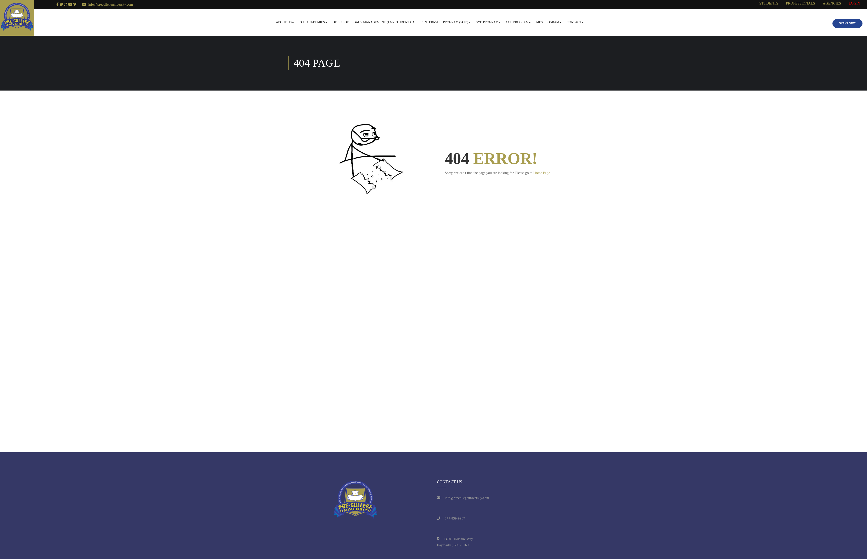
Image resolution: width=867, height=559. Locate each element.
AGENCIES (832, 3)
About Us (284, 22)
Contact (574, 22)
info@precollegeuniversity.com (110, 4)
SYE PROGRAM (487, 22)
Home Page (541, 173)
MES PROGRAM (547, 22)
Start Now (847, 23)
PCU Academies (312, 22)
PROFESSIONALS (800, 3)
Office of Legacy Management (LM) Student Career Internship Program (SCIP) (400, 22)
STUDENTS (768, 3)
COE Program (517, 22)
